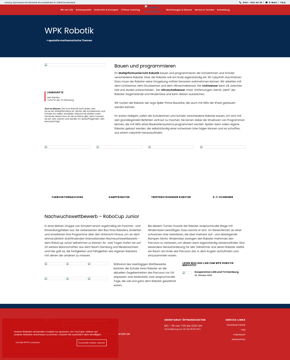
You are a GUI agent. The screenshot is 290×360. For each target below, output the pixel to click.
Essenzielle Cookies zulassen (92, 343)
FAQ (282, 2)
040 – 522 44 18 (252, 2)
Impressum (239, 334)
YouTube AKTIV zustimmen (27, 342)
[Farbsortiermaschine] (67, 168)
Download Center (236, 324)
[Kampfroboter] (119, 168)
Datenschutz (238, 339)
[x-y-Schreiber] (223, 168)
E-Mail (273, 2)
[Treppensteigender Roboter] (171, 168)
